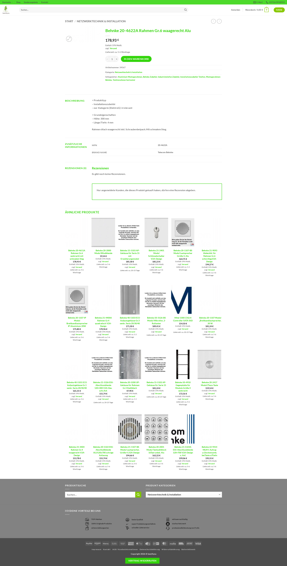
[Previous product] (219, 21)
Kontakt (44, 2)
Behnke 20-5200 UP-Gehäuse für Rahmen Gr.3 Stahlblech (130, 385)
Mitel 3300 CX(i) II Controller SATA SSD (183, 319)
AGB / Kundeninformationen (125, 549)
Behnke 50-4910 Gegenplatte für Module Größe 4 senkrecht (183, 386)
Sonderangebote (31, 2)
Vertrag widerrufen (142, 560)
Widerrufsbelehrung (171, 549)
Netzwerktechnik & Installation (101, 21)
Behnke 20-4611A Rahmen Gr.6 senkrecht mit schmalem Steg (76, 254)
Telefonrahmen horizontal (124, 80)
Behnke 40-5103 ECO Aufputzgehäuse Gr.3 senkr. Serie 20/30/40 (130, 320)
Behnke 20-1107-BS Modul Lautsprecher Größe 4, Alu (183, 253)
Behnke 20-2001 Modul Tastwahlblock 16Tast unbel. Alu (156, 450)
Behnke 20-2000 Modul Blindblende (103, 252)
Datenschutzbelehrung (150, 549)
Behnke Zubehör (150, 77)
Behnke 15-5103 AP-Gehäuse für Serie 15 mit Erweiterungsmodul (130, 254)
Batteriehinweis (188, 549)
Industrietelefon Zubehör (168, 77)
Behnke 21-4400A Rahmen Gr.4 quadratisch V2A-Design (103, 321)
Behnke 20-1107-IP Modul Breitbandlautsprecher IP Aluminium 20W (77, 321)
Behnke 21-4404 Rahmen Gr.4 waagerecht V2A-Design (77, 451)
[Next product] (213, 21)
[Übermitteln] (185, 10)
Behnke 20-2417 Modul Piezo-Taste (209, 383)
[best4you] (8, 10)
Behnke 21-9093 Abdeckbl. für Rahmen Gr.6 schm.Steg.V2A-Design (209, 256)
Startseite (6, 2)
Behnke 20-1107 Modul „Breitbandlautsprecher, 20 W (210, 320)
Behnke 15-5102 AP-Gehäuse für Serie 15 (156, 383)
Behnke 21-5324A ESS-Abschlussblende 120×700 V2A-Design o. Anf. (183, 451)
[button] (257, 10)
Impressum (96, 549)
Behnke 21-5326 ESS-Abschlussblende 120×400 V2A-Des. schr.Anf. (103, 386)
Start (69, 21)
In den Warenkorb (136, 59)
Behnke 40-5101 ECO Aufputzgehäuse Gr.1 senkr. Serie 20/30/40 (77, 385)
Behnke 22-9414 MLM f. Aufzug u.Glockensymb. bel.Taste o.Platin (209, 451)
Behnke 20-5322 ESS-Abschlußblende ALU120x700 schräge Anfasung (103, 451)
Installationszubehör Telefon (192, 77)
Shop (18, 2)
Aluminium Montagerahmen (130, 77)
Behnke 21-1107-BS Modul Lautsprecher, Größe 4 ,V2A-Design (130, 450)
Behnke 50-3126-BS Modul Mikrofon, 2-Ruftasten (156, 320)
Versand (113, 48)
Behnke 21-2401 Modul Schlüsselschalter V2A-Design (156, 254)
